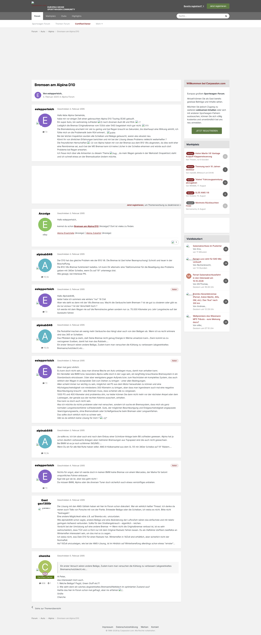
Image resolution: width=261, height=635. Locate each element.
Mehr (99, 24)
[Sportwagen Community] (39, 6)
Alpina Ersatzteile (65, 233)
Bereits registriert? (193, 6)
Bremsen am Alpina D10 (86, 226)
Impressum (107, 627)
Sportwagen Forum (41, 24)
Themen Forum (62, 24)
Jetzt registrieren (218, 6)
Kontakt (155, 627)
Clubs (63, 16)
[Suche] (226, 16)
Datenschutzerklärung (127, 627)
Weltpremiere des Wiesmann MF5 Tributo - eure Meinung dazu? (207, 319)
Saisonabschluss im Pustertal (207, 246)
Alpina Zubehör (93, 233)
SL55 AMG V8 (202, 192)
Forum (37, 16)
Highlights (76, 16)
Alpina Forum (68, 96)
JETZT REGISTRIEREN (207, 130)
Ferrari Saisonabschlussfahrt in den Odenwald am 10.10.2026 (207, 278)
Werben (144, 627)
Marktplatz (51, 16)
